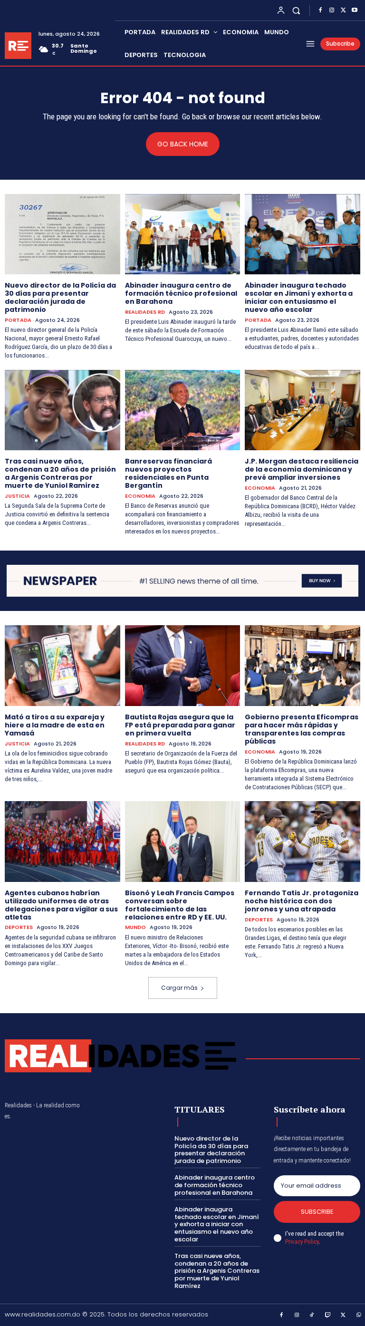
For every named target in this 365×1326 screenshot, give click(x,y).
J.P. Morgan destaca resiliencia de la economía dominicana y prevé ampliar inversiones (301, 469)
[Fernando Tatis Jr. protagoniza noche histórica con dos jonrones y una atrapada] (302, 841)
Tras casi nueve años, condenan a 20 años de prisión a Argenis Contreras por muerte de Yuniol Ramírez (60, 473)
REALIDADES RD (145, 312)
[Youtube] (354, 10)
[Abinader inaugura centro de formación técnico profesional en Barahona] (182, 234)
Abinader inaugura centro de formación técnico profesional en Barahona (181, 293)
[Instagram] (331, 10)
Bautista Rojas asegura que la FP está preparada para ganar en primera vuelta (180, 725)
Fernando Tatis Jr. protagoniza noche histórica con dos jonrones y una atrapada (301, 901)
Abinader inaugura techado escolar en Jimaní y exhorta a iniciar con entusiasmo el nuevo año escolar (299, 297)
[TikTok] (312, 1315)
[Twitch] (328, 1315)
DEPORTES (19, 927)
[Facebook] (320, 10)
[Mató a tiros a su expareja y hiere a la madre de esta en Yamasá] (62, 665)
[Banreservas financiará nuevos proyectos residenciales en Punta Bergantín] (182, 410)
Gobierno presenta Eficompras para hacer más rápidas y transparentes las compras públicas (301, 728)
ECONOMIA (140, 496)
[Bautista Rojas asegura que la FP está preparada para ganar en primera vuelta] (182, 665)
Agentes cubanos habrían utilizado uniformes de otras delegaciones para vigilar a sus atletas (61, 904)
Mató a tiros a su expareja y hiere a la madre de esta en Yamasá (55, 725)
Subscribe (317, 1211)
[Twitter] (343, 10)
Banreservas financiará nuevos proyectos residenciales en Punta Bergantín (168, 473)
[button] (296, 10)
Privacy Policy (301, 1241)
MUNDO (135, 927)
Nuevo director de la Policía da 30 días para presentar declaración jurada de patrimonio (60, 297)
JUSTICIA (17, 496)
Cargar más (179, 988)
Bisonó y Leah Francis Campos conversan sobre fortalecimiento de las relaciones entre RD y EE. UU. (179, 904)
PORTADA (18, 320)
